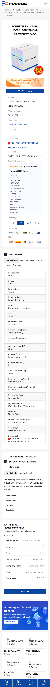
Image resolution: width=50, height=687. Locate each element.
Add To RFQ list (32, 223)
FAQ (22, 260)
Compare (26, 91)
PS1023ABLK (10, 672)
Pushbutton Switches (33, 9)
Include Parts (11, 473)
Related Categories (13, 265)
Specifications (11, 260)
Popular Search (25, 473)
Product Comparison (35, 260)
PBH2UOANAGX (12, 651)
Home (6, 9)
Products (17, 9)
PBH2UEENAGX (33, 651)
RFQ (20, 223)
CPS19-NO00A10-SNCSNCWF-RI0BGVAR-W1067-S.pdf (23, 145)
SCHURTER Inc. (15, 115)
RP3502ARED (32, 674)
